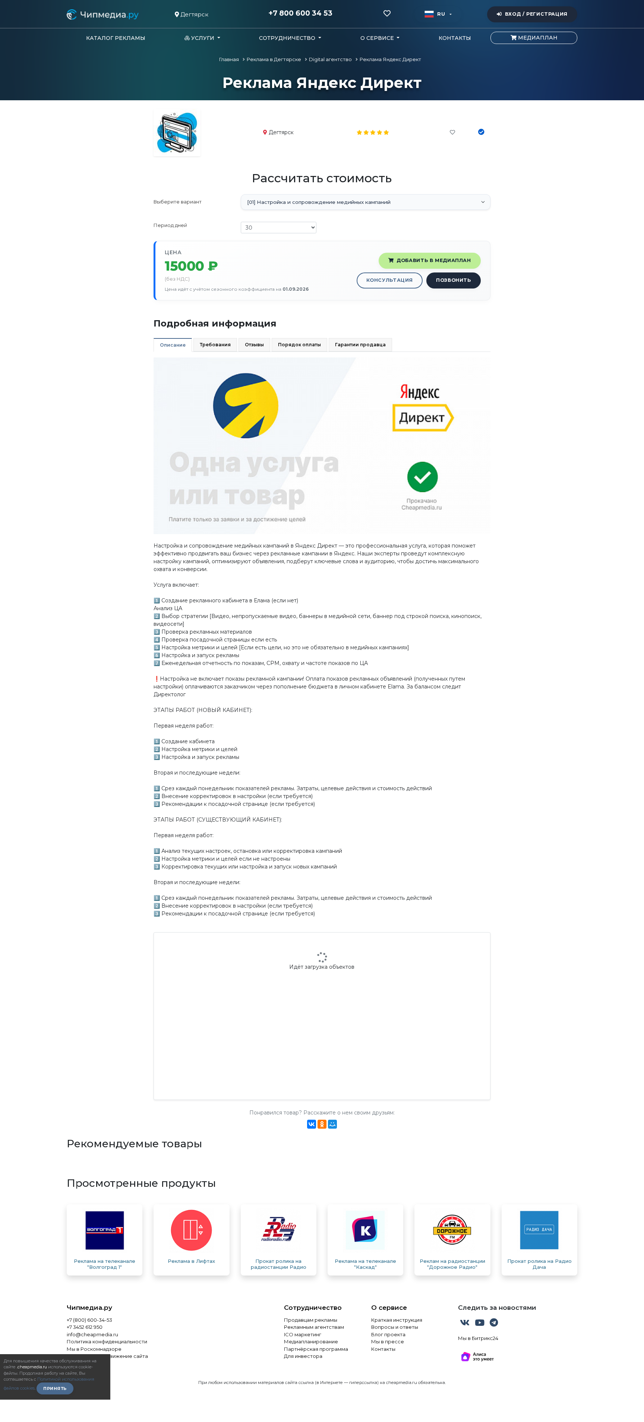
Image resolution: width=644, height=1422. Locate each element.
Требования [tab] (215, 344)
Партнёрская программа (316, 1349)
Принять (55, 1388)
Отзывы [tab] (254, 344)
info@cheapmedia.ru (92, 1334)
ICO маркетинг (302, 1334)
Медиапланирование (311, 1341)
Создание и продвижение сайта (107, 1356)
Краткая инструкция (396, 1320)
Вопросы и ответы (394, 1327)
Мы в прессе (387, 1341)
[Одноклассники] (322, 1124)
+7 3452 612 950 (84, 1327)
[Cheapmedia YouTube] (480, 1324)
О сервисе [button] (377, 38)
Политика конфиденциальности (107, 1341)
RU (441, 14)
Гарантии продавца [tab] (360, 344)
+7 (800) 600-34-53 (89, 1320)
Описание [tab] (173, 345)
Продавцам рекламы (310, 1320)
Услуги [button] (203, 38)
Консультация (389, 280)
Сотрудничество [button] (288, 38)
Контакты (455, 38)
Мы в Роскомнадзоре (94, 1349)
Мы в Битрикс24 (478, 1338)
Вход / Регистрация (536, 14)
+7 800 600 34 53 (300, 13)
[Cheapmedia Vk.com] (465, 1324)
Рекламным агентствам (314, 1327)
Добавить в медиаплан (434, 260)
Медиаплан (537, 37)
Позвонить (453, 280)
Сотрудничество (313, 1307)
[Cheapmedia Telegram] (494, 1324)
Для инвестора (303, 1356)
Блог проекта (388, 1334)
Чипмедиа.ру (89, 1307)
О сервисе (389, 1307)
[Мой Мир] (332, 1124)
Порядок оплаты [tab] (299, 344)
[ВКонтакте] (311, 1124)
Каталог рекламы (115, 38)
